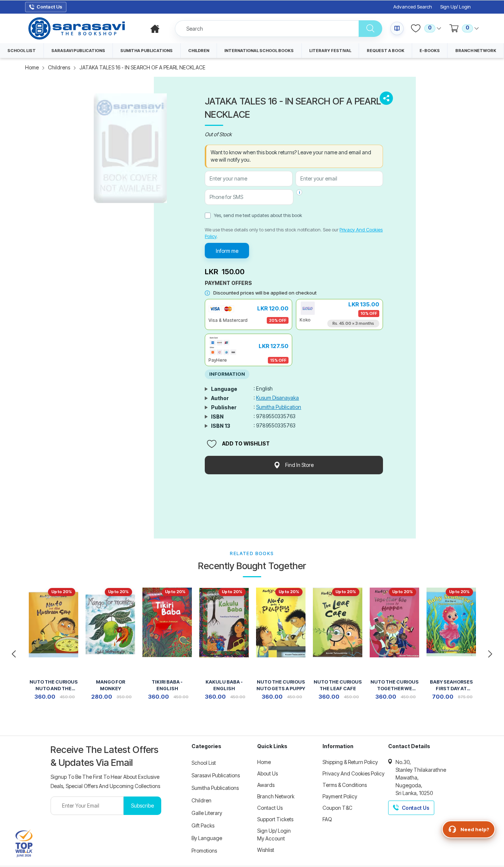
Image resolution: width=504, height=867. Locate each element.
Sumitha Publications (215, 788)
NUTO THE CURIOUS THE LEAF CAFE (338, 685)
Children (201, 800)
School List (203, 763)
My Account (271, 838)
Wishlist (265, 850)
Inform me (227, 251)
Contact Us (270, 808)
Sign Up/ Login (455, 7)
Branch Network (275, 796)
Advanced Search (412, 7)
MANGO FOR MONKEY (110, 685)
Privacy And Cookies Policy (353, 773)
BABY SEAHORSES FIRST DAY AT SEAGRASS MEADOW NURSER (451, 686)
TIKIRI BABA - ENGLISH (167, 685)
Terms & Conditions (344, 785)
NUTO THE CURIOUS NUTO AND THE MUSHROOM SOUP (54, 686)
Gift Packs (202, 825)
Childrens (59, 67)
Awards (266, 785)
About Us (267, 773)
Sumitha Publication (278, 407)
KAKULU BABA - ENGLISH (224, 685)
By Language (206, 838)
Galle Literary (206, 813)
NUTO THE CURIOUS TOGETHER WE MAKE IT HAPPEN (394, 686)
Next (490, 654)
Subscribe (142, 805)
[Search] (370, 28)
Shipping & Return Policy (350, 762)
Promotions (204, 850)
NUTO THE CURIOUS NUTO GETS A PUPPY (280, 685)
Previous (13, 654)
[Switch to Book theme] (397, 28)
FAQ (327, 819)
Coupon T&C (337, 808)
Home (32, 67)
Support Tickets (275, 819)
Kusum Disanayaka (277, 398)
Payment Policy (339, 796)
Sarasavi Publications (215, 775)
